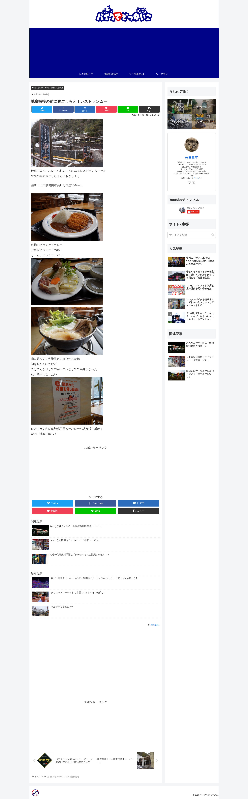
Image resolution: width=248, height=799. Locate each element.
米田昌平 (191, 158)
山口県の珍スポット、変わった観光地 (48, 88)
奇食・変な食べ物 (41, 94)
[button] (212, 234)
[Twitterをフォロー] (189, 183)
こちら (196, 178)
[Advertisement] (124, 48)
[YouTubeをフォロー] (193, 183)
